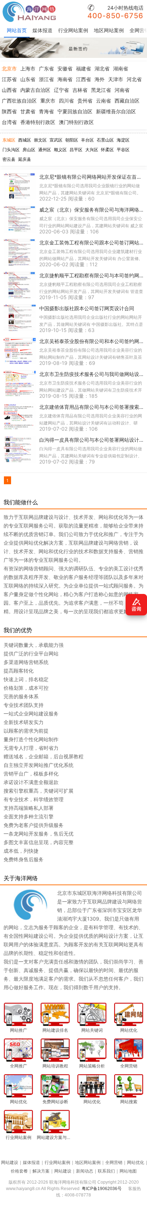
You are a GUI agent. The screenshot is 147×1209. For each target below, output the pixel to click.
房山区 (28, 149)
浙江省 (46, 79)
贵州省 (84, 101)
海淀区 (123, 140)
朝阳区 (71, 140)
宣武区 (56, 140)
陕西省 (9, 111)
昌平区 (76, 149)
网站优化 (135, 1162)
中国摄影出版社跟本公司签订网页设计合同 (86, 308)
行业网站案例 (73, 30)
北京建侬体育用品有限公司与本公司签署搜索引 (91, 407)
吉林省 (79, 90)
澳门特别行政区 (76, 122)
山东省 (27, 79)
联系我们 (106, 1171)
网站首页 (17, 30)
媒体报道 (42, 30)
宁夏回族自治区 (74, 111)
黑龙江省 (101, 90)
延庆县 (24, 159)
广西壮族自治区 (19, 101)
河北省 (134, 79)
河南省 (122, 90)
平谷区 (123, 149)
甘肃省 (27, 111)
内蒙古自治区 (35, 90)
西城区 (24, 140)
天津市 (115, 79)
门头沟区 (11, 149)
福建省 (83, 68)
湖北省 (102, 68)
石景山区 (105, 140)
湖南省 (120, 68)
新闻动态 (84, 1171)
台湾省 (9, 122)
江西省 (83, 79)
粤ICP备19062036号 (102, 1188)
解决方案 (41, 1171)
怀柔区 (107, 149)
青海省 (46, 111)
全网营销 (113, 1162)
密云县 (8, 159)
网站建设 (9, 1162)
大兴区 (91, 149)
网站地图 (128, 1171)
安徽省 (64, 68)
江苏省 (9, 79)
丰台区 (87, 140)
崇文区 (40, 140)
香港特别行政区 (37, 122)
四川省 (66, 101)
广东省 (46, 68)
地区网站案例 (109, 30)
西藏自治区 (127, 101)
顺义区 (60, 149)
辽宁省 (61, 90)
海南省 (64, 79)
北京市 (9, 68)
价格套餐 (19, 1171)
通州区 (44, 149)
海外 (100, 79)
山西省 (9, 90)
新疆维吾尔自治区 (116, 111)
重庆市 (47, 101)
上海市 (27, 68)
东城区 (8, 140)
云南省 (103, 101)
